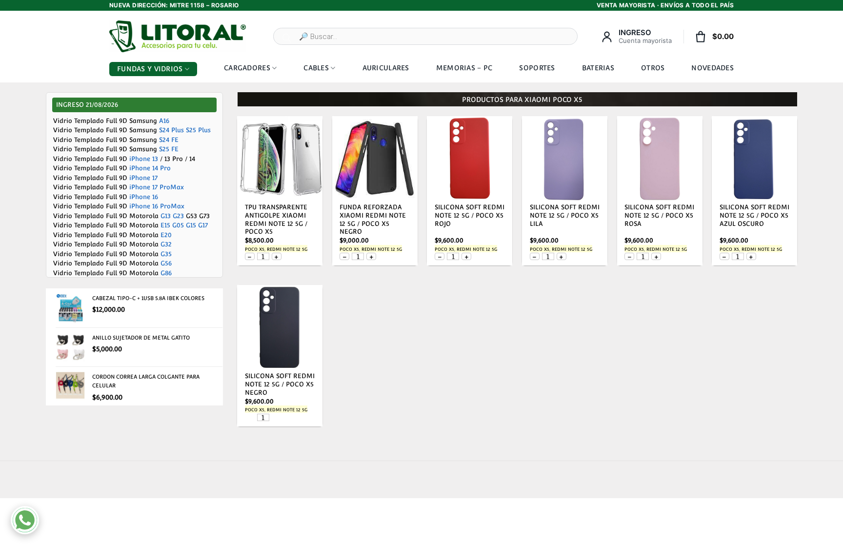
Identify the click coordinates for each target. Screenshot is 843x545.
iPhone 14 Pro (150, 168)
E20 (166, 235)
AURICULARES (385, 68)
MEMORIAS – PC (464, 68)
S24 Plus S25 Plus (185, 130)
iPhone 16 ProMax (156, 206)
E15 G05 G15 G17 (184, 225)
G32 (166, 244)
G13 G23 (172, 216)
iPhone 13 (143, 158)
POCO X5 (254, 249)
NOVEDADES (712, 68)
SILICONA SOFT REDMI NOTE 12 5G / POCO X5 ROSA (659, 215)
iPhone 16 (143, 197)
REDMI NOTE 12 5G (287, 249)
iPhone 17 (143, 178)
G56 (166, 263)
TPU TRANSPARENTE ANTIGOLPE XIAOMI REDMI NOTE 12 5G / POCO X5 (276, 219)
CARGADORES (247, 68)
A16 (164, 120)
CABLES (316, 68)
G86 (166, 273)
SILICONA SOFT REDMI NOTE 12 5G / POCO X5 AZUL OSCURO (754, 215)
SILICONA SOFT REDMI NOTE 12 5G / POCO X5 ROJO (469, 215)
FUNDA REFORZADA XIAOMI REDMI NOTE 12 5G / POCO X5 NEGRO (373, 219)
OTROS (652, 68)
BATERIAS (598, 68)
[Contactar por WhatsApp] (25, 520)
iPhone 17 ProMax (156, 187)
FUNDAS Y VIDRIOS (149, 69)
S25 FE (169, 149)
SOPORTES (537, 68)
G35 (166, 254)
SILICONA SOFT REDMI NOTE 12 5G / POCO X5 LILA (565, 215)
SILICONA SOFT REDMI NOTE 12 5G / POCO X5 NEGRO (280, 384)
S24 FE (169, 139)
